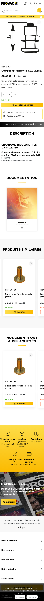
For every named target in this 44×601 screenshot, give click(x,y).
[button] (40, 3)
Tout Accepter (32, 597)
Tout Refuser (20, 597)
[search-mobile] (39, 10)
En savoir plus (31, 16)
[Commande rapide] (25, 3)
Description (10, 124)
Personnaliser (8, 597)
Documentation (28, 124)
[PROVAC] (7, 3)
